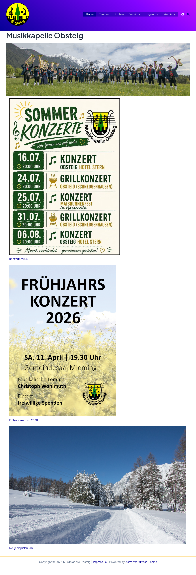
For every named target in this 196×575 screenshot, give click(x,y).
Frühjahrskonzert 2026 (23, 420)
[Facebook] (182, 14)
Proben (119, 14)
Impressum (100, 562)
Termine (104, 14)
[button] (138, 14)
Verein (133, 14)
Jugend (150, 14)
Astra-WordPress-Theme (141, 562)
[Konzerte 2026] (64, 176)
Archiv (168, 14)
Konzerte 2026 (18, 259)
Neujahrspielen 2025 (22, 548)
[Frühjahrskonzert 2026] (62, 340)
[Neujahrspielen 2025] (98, 485)
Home (90, 14)
